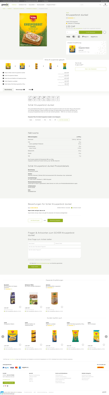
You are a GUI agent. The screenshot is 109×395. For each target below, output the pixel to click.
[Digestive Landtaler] (50, 66)
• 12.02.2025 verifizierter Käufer (69, 207)
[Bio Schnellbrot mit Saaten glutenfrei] (12, 298)
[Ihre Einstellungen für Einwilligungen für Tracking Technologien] (8, 394)
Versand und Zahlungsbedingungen (63, 378)
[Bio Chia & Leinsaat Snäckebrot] (33, 298)
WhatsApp (46, 1)
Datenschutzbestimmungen (43, 263)
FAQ (31, 89)
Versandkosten (12, 359)
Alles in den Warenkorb (91, 69)
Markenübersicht (59, 375)
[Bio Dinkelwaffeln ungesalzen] (54, 298)
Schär (67, 12)
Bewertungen (20, 89)
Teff (55, 119)
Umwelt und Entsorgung (60, 376)
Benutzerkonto (58, 381)
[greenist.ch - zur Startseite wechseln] (5, 4)
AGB (35, 392)
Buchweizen (38, 119)
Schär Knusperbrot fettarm (11, 75)
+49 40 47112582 (10, 375)
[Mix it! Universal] (96, 336)
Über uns (31, 381)
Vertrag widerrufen (8, 382)
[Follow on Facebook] (4, 386)
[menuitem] (104, 1)
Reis (50, 119)
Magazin (31, 378)
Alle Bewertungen (35, 220)
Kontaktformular (6, 379)
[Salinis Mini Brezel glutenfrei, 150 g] (64, 66)
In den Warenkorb (90, 32)
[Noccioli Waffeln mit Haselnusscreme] (36, 66)
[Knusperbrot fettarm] (22, 66)
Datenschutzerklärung (42, 392)
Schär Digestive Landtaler (11, 81)
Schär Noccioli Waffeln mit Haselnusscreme (15, 78)
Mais (45, 119)
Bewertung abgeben (55, 220)
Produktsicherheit (28, 392)
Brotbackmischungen (86, 375)
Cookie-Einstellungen (60, 382)
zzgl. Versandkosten (77, 28)
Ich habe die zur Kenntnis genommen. (46, 263)
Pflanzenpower (85, 379)
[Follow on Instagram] (7, 386)
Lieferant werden (33, 376)
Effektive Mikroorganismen (88, 376)
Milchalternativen (85, 378)
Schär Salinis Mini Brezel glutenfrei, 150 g (15, 84)
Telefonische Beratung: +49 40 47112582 (11, 1)
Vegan (30, 119)
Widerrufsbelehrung (59, 379)
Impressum (51, 392)
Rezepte (31, 379)
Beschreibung (8, 89)
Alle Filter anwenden (63, 119)
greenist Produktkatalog (34, 375)
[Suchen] (100, 4)
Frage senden (34, 266)
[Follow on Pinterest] (6, 386)
